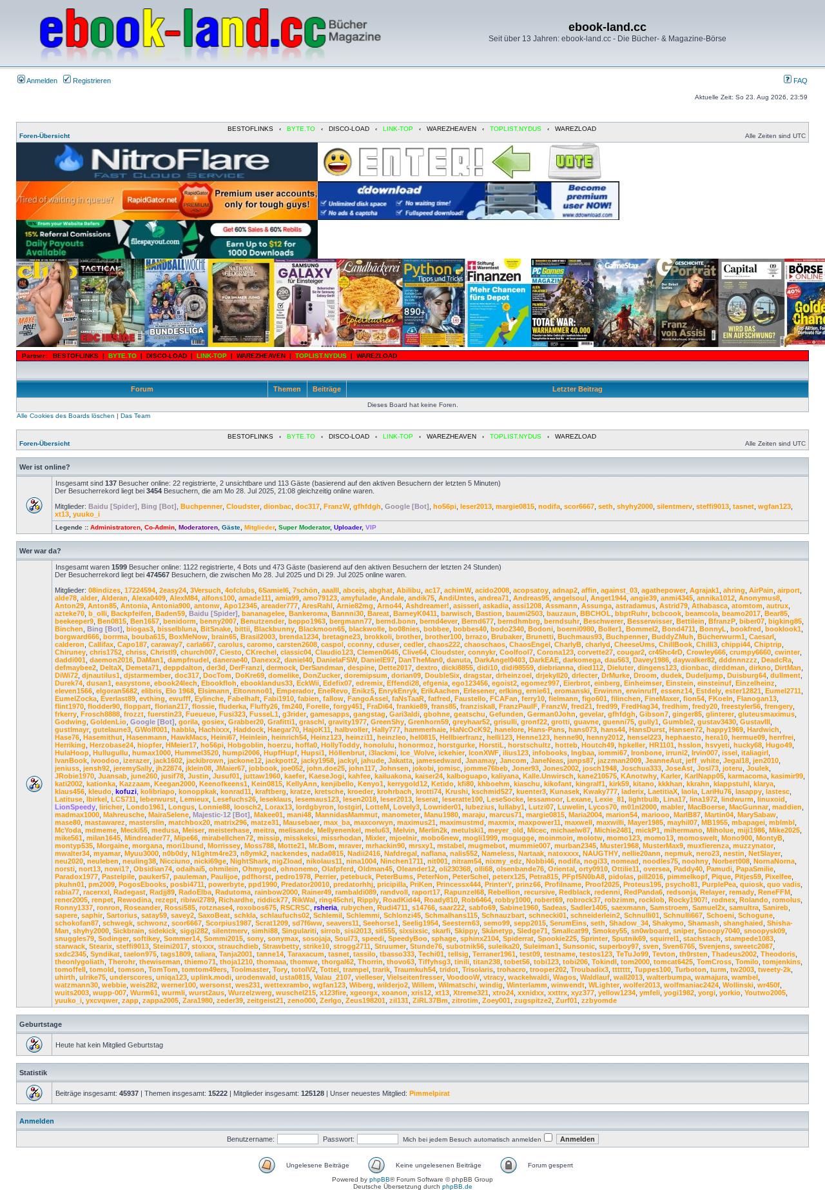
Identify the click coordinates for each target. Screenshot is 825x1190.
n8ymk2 (253, 853)
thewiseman (159, 962)
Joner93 (525, 768)
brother (408, 636)
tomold (102, 969)
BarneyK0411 (415, 613)
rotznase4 (216, 907)
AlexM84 (184, 598)
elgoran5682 (116, 691)
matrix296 (230, 822)
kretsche (329, 791)
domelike (283, 675)
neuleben (103, 861)
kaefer (294, 776)
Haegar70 (283, 729)
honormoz (416, 745)
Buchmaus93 (580, 636)
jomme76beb (486, 768)
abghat (381, 590)
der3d (216, 667)
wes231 (247, 985)
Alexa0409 (148, 598)
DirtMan (788, 667)
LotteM (377, 807)
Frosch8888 (100, 714)
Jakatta (400, 760)
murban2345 (575, 845)
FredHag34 (639, 706)
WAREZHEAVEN (451, 128)
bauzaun (561, 613)
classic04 (295, 652)
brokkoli (378, 636)
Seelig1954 (420, 923)
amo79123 (320, 598)
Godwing (70, 722)
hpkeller (631, 745)
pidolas (621, 876)
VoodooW (463, 977)
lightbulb (643, 799)
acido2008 (492, 590)
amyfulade (358, 598)
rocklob (652, 900)
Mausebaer (301, 822)
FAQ (799, 80)
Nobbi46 (540, 861)
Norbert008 (731, 861)
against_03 (619, 590)
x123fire (333, 993)
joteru (732, 768)
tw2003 (742, 969)
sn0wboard (650, 931)
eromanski (572, 691)
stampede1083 (748, 938)
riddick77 (272, 900)
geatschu (469, 714)
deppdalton (182, 667)
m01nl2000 (639, 807)
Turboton (690, 969)
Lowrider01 (442, 807)
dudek (671, 675)
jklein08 (198, 768)
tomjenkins (781, 962)
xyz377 (582, 993)
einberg (607, 683)
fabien (308, 698)
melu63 (377, 830)
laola (689, 791)
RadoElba (195, 892)
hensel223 (644, 737)
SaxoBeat (214, 915)
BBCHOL (595, 613)
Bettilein (690, 621)
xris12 (421, 993)
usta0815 (295, 977)
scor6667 (579, 506)
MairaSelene (168, 814)
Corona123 (555, 652)
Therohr (121, 962)
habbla (183, 729)
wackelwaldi (528, 977)
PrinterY (498, 884)
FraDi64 (380, 706)
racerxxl (96, 892)
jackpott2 (281, 760)
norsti (65, 869)
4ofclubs (240, 590)
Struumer (390, 946)
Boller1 (610, 629)
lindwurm (737, 799)
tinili (461, 962)
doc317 (307, 506)
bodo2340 (507, 629)
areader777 (279, 606)
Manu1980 (441, 814)
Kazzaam (134, 784)
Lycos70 (602, 807)
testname (560, 954)
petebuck (356, 876)
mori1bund (185, 845)
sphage (443, 938)
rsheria (325, 907)
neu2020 (69, 861)
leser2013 (476, 506)
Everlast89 (118, 698)
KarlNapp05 (704, 776)
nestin (733, 853)
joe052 (292, 768)
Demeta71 (142, 667)
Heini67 (223, 737)
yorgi (706, 993)
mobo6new (440, 838)
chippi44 (735, 644)
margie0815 (515, 506)
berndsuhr (561, 621)
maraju (473, 814)
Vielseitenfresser (415, 977)
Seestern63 (461, 923)
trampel (356, 969)
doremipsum (365, 675)
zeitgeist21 (265, 1000)
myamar (107, 853)
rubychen (357, 907)
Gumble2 (678, 722)
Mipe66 (186, 838)
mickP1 (648, 830)
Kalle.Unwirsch (548, 776)
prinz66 (528, 884)
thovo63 (400, 962)
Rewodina (134, 900)
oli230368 (455, 869)
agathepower (663, 590)
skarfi (441, 931)
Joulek (757, 768)
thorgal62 (338, 962)
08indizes (104, 590)
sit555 (385, 931)
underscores (131, 977)
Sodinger (113, 938)
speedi (373, 938)
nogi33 (595, 861)
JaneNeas (546, 760)
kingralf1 (590, 784)
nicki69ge (210, 861)
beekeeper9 (74, 621)
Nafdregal (400, 853)
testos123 (595, 954)
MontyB (769, 838)
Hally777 (386, 729)
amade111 (254, 598)
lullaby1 (511, 807)
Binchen (69, 629)
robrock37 (584, 900)
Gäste (231, 527)
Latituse (68, 799)
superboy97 (619, 946)
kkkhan (670, 784)
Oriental (561, 869)
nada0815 (327, 853)
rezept (166, 900)
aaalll (330, 590)
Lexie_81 (610, 799)
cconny (360, 644)
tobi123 (546, 962)
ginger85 (687, 714)
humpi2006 (241, 753)
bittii (242, 629)
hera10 (716, 737)
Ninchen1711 (401, 861)
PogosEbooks (142, 884)
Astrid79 (673, 606)
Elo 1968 (180, 691)
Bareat (378, 613)
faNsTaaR (408, 698)
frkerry (66, 714)
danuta (459, 660)
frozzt (134, 714)
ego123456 (470, 683)
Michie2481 (613, 830)
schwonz (152, 923)
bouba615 (148, 636)
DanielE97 (377, 660)
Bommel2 (642, 629)
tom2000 (635, 962)
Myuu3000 (141, 853)
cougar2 (631, 652)
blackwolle (367, 629)
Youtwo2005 (765, 993)
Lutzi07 (541, 807)
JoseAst (679, 768)
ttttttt (621, 969)
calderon (69, 644)
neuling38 (139, 861)
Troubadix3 (589, 969)
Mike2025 (784, 830)
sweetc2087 (753, 946)
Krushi (456, 791)
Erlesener (479, 691)
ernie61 (538, 691)
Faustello (470, 698)
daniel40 (298, 660)
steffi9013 (712, 506)
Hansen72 (686, 729)
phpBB (379, 1179)
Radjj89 (162, 892)
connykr (482, 652)
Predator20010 (305, 884)
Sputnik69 (629, 938)
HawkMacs (189, 737)
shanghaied (743, 923)
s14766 (423, 907)
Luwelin (571, 807)
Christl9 (163, 652)
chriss (136, 652)
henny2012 (605, 737)
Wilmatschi (457, 985)
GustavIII (755, 722)
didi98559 (517, 667)
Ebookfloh (219, 683)
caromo (260, 644)
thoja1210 (236, 962)
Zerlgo (331, 1000)
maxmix (501, 822)
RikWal (303, 900)
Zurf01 (567, 1000)
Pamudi (719, 869)
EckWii (307, 683)
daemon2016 (111, 660)
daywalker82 (694, 660)
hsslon (689, 745)
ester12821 (743, 691)
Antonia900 (170, 606)
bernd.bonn (396, 621)
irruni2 (677, 753)
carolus (230, 644)
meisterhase (228, 830)
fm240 (292, 706)
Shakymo (668, 923)
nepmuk (678, 853)
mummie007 (529, 845)
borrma (115, 636)
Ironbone (646, 753)
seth (605, 506)
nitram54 (466, 861)
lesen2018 (359, 799)
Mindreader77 (147, 838)
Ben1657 (144, 621)
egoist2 (504, 683)
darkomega (582, 660)
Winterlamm (527, 985)
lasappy (748, 791)
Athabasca (710, 606)
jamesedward (438, 760)
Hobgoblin (246, 745)
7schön (305, 590)
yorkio (730, 993)
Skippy (466, 931)
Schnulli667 (683, 915)
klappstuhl (731, 784)
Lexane (579, 799)
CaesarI (761, 636)
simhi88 (264, 931)
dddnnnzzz (738, 660)
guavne (586, 722)
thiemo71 (200, 962)
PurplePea (719, 884)
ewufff (180, 698)
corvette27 (595, 652)
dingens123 (657, 667)
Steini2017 (170, 946)
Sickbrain (128, 931)
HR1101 (661, 745)
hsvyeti (717, 745)
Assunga (596, 606)
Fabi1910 (279, 698)
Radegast (129, 892)
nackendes (289, 853)
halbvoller (351, 729)
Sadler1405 (588, 907)
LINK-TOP (398, 128)
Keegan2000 (174, 784)
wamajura (711, 977)
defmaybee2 (75, 667)
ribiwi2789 (197, 900)
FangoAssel (367, 698)
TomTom (163, 969)
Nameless (497, 853)
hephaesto (683, 737)
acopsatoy (530, 590)
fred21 (581, 706)
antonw (207, 606)
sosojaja (316, 938)
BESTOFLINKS (250, 128)
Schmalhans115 (451, 915)
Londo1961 (145, 807)
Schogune (755, 915)
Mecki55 (134, 830)
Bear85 (776, 613)
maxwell (578, 822)
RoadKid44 (401, 900)
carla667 (200, 644)
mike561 (68, 838)
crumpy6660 (750, 652)
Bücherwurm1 (721, 636)
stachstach (702, 938)
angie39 (643, 598)
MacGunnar (748, 807)
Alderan (114, 598)
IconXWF (484, 753)
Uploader (348, 527)
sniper (683, 931)
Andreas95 (531, 598)
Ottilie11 (625, 869)
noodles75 (660, 861)
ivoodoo (105, 760)
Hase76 (67, 737)
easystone (132, 683)
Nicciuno (175, 861)
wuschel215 (296, 993)
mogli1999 (480, 838)
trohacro (511, 969)
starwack (70, 946)
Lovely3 (406, 807)
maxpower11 (539, 822)
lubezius (479, 807)
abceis (354, 590)
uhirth (65, 977)
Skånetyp (497, 931)
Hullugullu (110, 753)
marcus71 (505, 814)
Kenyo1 (370, 784)
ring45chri (336, 900)
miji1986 (751, 830)
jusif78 (172, 776)
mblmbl (782, 822)
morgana (147, 845)
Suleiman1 (541, 946)
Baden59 (170, 613)
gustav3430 (716, 722)
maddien (787, 807)
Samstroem (669, 907)
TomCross (714, 962)
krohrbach (394, 791)
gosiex (213, 722)
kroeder (360, 791)
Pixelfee (778, 876)
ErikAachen (440, 691)
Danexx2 (265, 660)
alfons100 (218, 598)
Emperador (295, 691)
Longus (181, 807)
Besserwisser (649, 621)
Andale (392, 598)
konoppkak (198, 791)
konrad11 (235, 791)
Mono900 (736, 838)
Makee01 (268, 814)
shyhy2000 (635, 506)
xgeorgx (364, 993)
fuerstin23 (165, 714)
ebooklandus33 (266, 683)
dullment (785, 675)
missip (268, 838)
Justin (198, 776)
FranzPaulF (518, 706)
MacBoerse (706, 807)
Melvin (404, 830)
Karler (671, 776)
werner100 (178, 985)
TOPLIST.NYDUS (515, 128)
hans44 (613, 729)
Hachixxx (214, 729)
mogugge (517, 838)
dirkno (760, 667)
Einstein (680, 683)
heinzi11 (359, 737)
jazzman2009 (619, 760)
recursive (539, 892)
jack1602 (167, 760)
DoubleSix (442, 675)
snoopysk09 (764, 931)
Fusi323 (232, 714)
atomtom (747, 606)
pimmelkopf (687, 876)
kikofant (558, 784)
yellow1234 (617, 993)
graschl (311, 722)
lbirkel (96, 799)
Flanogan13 (757, 698)
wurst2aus (206, 993)
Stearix (100, 946)
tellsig (458, 954)
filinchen (626, 698)
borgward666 (77, 636)
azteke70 (69, 613)
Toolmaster (250, 969)
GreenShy (387, 722)
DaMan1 (150, 660)
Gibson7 (653, 714)
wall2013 (628, 977)
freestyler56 (741, 706)
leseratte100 (462, 799)
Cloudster (243, 506)
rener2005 (71, 900)
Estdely (708, 691)
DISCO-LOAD (349, 128)
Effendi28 (403, 683)
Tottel (329, 969)
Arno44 (389, 606)
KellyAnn (301, 784)
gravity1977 (347, 722)
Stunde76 (426, 946)
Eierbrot (576, 683)
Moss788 (259, 845)
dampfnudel (188, 660)
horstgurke (456, 745)
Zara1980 (197, 1000)
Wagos (564, 977)
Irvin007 (705, 753)
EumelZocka (76, 698)
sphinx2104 (479, 938)
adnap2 (565, 590)
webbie (114, 985)
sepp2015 (530, 923)
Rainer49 (316, 892)
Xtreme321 (471, 993)
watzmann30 (76, 985)
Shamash (703, 923)
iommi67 (612, 753)
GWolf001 (151, 729)
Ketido (442, 784)
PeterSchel (470, 876)
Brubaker (506, 636)
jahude (372, 760)
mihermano (683, 830)
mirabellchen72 (227, 838)
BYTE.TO (301, 128)
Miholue (719, 830)
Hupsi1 (313, 753)
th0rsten (693, 954)
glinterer (720, 714)
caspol (332, 644)
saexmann (628, 907)
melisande (295, 830)
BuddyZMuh (673, 636)
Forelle (317, 706)
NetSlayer (764, 853)
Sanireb (775, 907)
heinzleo (391, 737)
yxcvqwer (102, 1000)
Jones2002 (561, 768)
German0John (551, 714)
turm (718, 969)
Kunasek (564, 791)
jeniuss (67, 768)
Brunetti (540, 636)
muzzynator (753, 845)
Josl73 (708, 768)
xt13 (62, 514)
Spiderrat (518, 938)
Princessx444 (458, 884)
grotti (560, 722)
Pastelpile (118, 876)
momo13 (659, 838)
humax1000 (151, 753)
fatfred (439, 698)
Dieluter (620, 667)
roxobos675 (257, 907)
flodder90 (104, 706)
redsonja (681, 892)
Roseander (142, 907)
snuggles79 (74, 938)
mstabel (450, 845)
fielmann (563, 698)
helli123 (499, 737)
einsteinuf (714, 683)
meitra (264, 830)
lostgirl (350, 807)
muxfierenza (708, 845)
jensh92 (96, 768)
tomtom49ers (204, 969)
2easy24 (172, 590)
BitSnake (215, 629)
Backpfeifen (131, 613)
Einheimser (643, 683)
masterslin (146, 822)
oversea (656, 869)
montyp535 (74, 845)
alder (89, 598)
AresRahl (317, 606)
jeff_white (702, 760)
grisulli (505, 722)
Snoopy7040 (719, 931)
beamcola (701, 613)
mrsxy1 (421, 845)
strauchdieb (238, 946)
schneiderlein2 (595, 915)
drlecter (584, 675)
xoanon (394, 993)
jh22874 (169, 768)
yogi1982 (679, 993)
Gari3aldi (404, 714)
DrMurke (615, 675)
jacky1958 (317, 760)
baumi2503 (524, 613)
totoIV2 (303, 969)
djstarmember (147, 675)
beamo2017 (741, 613)
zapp (130, 1000)
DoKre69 (249, 675)
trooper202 (548, 969)
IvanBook (71, 760)
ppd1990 (262, 884)
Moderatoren (198, 527)
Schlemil (327, 915)
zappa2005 (160, 1000)
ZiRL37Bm (430, 1000)
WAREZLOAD (575, 128)
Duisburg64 (746, 675)
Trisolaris (477, 969)
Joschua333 (641, 768)
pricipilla (391, 884)
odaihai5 (190, 869)
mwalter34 (72, 853)
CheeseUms (634, 644)
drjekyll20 (552, 675)
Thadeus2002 (734, 954)
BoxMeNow (188, 636)
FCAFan (504, 698)
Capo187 (132, 644)
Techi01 (431, 954)
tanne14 (270, 954)
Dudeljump (704, 675)
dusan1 (99, 683)
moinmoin (555, 838)
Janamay (480, 760)
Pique (721, 876)
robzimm (620, 900)
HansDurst (647, 729)
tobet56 (517, 962)
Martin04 (718, 814)
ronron (108, 907)
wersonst (215, 985)
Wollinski (738, 985)
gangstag (369, 714)
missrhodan (341, 838)
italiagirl (754, 753)
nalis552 (464, 853)
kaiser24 (429, 776)
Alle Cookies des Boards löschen (66, 415)
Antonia (134, 606)
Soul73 (346, 938)
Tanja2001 (236, 954)
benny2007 (218, 621)
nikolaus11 (324, 861)
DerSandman (322, 667)
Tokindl (604, 962)
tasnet (743, 506)
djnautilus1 (101, 675)
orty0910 (593, 869)
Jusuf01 (226, 776)
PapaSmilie (754, 869)
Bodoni (540, 629)
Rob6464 (476, 900)
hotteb (566, 745)
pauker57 (154, 876)
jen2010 (766, 760)
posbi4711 (187, 884)
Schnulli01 (641, 915)
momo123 (623, 838)
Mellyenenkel (339, 830)
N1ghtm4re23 (214, 853)
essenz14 (676, 691)
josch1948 (600, 768)
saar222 (452, 907)
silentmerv (674, 506)
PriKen (421, 884)
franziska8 (477, 706)
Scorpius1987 (228, 923)
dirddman (728, 667)
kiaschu (527, 784)
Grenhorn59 (428, 722)
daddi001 (70, 660)
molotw (590, 838)
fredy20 (704, 706)
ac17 (432, 590)
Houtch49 (597, 745)
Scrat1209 (271, 923)
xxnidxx (531, 993)
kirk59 (619, 784)
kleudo (100, 791)
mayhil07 (682, 822)
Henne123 (533, 737)
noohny (695, 861)
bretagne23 (341, 636)
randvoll (394, 892)
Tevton (663, 954)
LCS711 (123, 799)
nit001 (437, 861)
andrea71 (493, 598)
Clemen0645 (377, 652)
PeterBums (394, 876)
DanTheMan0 (420, 660)
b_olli (97, 613)
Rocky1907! (688, 900)
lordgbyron (315, 807)
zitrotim (465, 1000)
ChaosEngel (529, 644)
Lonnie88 (214, 807)
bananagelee (263, 613)
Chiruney (70, 652)
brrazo (476, 636)
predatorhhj (353, 884)
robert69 (548, 900)
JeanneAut (663, 760)
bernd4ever (439, 621)
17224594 (139, 590)
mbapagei (748, 822)
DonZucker (321, 675)
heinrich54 (289, 737)
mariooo (655, 814)
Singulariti (299, 931)
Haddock (248, 729)
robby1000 (512, 900)
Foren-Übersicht (44, 135)
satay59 (154, 915)
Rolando (753, 900)
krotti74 (429, 791)
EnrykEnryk (397, 691)
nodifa (549, 506)
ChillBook (675, 644)
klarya (763, 784)
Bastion (489, 613)
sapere (66, 915)
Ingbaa (582, 753)
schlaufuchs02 (284, 915)
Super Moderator (304, 527)
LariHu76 (716, 791)
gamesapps (329, 714)
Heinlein (253, 737)
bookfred (745, 629)
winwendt (568, 985)
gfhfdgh (367, 506)
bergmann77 (350, 621)
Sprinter (594, 938)
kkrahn (698, 784)
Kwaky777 (600, 791)
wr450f (768, 985)
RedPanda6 (643, 892)
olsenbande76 (520, 869)
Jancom (513, 760)
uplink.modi (211, 977)
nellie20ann (641, 853)
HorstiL (491, 745)
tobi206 (575, 962)
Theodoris (778, 954)
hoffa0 (306, 745)
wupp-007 (109, 993)
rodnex (723, 900)
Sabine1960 (519, 907)
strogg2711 (352, 946)
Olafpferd (338, 869)
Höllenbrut (347, 753)
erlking (510, 691)
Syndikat (105, 954)
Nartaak (531, 853)
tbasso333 (397, 954)
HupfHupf (280, 753)
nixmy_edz (503, 861)
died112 (590, 667)
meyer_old (505, 830)
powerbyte (226, 884)
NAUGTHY (600, 853)
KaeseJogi (326, 776)
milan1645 (103, 838)
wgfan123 (774, 506)
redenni (607, 892)
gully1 (648, 722)
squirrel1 (664, 938)
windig (491, 985)
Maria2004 (585, 814)
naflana (433, 853)
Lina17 (674, 799)
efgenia (435, 683)
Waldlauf (595, 977)
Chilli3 (706, 644)
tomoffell (70, 969)
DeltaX (111, 667)
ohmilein (223, 869)
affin (589, 590)
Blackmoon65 (321, 629)
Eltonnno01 (253, 691)
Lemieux (194, 799)
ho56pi (444, 506)
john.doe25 (326, 768)
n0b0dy (175, 853)
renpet (102, 900)
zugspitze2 (533, 1000)
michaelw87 (570, 830)
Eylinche (209, 698)
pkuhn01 (69, 884)
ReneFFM (774, 892)
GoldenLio (108, 722)
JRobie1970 (74, 776)
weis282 (143, 985)
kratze (300, 791)
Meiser (193, 830)
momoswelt (697, 838)
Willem (423, 985)
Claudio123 (334, 652)
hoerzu (279, 745)
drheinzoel (514, 675)
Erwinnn (608, 691)
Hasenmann (146, 737)
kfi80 (466, 784)
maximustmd (462, 822)
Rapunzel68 (464, 892)
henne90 (568, 737)
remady (741, 892)
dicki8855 (457, 667)
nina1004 (361, 861)
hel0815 (423, 737)
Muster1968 (619, 845)
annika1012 (716, 598)
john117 (362, 768)
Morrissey (224, 845)
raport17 (426, 892)
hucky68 (747, 745)
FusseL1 (263, 714)
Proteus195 (642, 884)
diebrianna (556, 667)
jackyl (347, 760)
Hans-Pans (546, 729)
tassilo (364, 954)
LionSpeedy (75, 807)
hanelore (509, 729)
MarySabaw (756, 814)
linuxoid (771, 799)
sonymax (282, 938)
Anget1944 (608, 598)
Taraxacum (305, 954)
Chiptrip (768, 644)
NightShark (249, 861)
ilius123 (516, 753)
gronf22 (534, 722)
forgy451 (348, 706)
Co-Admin (159, 527)
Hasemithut (102, 737)
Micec (537, 830)
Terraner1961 (494, 954)
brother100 (443, 636)
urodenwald (255, 977)
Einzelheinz (755, 683)
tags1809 (175, 954)
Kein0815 (266, 784)
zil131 (399, 1000)
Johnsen (394, 768)
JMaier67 (230, 768)
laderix (632, 791)
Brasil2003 (257, 636)
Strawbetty (280, 946)
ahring (734, 590)
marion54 (621, 814)
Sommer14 (182, 938)
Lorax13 (278, 807)
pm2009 (101, 884)
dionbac (277, 506)
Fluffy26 (264, 706)
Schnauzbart (503, 915)
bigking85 (785, 621)
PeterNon (433, 876)
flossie (203, 706)
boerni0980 (575, 629)
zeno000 (301, 1000)
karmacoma (747, 776)
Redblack (574, 892)
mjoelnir (403, 838)
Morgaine (112, 845)
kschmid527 (492, 791)
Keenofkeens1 (223, 784)
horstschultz (529, 745)
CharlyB (567, 644)
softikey (146, 938)
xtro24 (503, 993)
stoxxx (202, 946)
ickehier (451, 753)
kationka (100, 784)
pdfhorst (256, 876)
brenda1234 (298, 636)
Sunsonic (579, 946)
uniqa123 (171, 977)
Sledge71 (532, 931)
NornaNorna (774, 861)
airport (788, 590)
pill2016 (650, 876)
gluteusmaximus (766, 714)
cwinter (787, 652)
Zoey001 (496, 1000)
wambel (745, 977)
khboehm (494, 784)
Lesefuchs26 (234, 799)
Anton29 (69, 606)
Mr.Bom (322, 845)
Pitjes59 (748, 876)
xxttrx (557, 993)
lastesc (778, 791)
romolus (786, 900)
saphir (91, 915)
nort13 (90, 869)
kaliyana (505, 776)
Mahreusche (123, 814)
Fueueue (200, 714)
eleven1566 (73, 691)
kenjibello (337, 784)
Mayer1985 (645, 822)
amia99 (287, 598)
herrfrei (781, 737)
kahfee (359, 776)
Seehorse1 (380, 923)
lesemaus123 (317, 799)
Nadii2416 (363, 853)
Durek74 (68, 683)
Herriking (70, 745)
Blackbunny (274, 629)
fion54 (693, 698)
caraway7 (166, 644)
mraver (350, 845)
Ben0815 (111, 621)
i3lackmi (382, 753)
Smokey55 (609, 931)
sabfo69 (482, 907)
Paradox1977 (76, 876)
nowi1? (117, 869)
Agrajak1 (704, 590)
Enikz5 (363, 691)
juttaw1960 (262, 776)
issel (729, 753)
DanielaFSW (336, 660)
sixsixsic (413, 931)
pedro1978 (293, 876)
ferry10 (533, 698)
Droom (645, 675)
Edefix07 (337, 683)
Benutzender (262, 621)
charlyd (597, 644)
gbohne (436, 714)
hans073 (582, 729)
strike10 (316, 946)
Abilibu (408, 590)
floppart (137, 706)
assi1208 (526, 606)
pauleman (190, 876)
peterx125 (508, 876)
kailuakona (392, 776)
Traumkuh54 (415, 969)
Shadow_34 (628, 923)
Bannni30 (347, 613)
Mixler (375, 838)
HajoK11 (317, 729)
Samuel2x (708, 907)
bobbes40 (470, 629)
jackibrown (205, 760)
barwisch (456, 613)
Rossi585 (179, 907)
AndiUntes (456, 598)
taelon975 (140, 954)
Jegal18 (736, 760)
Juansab (112, 776)
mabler (672, 807)
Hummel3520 (196, 753)
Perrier (325, 876)
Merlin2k (433, 830)
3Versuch (205, 590)
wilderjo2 (392, 985)
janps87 (580, 760)
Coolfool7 (516, 652)
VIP (370, 527)
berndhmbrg (519, 621)
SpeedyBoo (407, 938)
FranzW (336, 506)
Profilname (563, 884)
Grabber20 (246, 722)
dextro (427, 667)
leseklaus (275, 799)
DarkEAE (544, 660)
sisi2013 (357, 931)
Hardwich (763, 729)
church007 (198, 652)
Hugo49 (779, 745)
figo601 (594, 698)
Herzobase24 (111, 745)
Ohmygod (259, 869)
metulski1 (467, 830)
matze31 (265, 822)
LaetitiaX (662, 791)
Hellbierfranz (461, 737)
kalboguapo (467, 776)
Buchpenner (201, 506)
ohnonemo (299, 869)
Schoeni (720, 915)
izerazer (136, 760)
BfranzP (721, 621)
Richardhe (235, 900)
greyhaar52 (471, 722)
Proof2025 (602, 884)
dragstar (477, 675)
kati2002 (68, 784)
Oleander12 (415, 869)
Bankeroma (308, 613)
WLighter (603, 985)
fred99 (606, 706)
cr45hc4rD (665, 652)
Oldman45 (375, 869)
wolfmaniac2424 (691, 985)
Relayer (712, 892)
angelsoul (570, 598)
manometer (401, 814)
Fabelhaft (244, 698)
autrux (777, 606)
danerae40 (230, 660)
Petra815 (543, 876)
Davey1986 (651, 660)
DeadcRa (776, 660)
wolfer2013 (641, 985)
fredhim (675, 706)
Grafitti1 (281, 722)
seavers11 (342, 923)
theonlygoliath (79, 962)
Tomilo (747, 962)
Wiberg (361, 985)
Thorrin (370, 962)
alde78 (66, 598)
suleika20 (503, 946)
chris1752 (106, 652)
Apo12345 (240, 606)
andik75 (421, 598)
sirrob (330, 931)
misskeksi (300, 838)
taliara (205, 954)
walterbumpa (668, 977)
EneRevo (333, 691)
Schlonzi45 (402, 915)
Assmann (561, 606)
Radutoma (233, 892)
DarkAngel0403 (499, 660)
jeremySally (132, 768)
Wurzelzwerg (250, 993)
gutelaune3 (112, 729)
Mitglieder (259, 527)
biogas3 (139, 629)
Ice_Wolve (417, 753)
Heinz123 (326, 737)
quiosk (751, 884)
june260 (144, 776)
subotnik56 (465, 946)
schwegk (117, 923)
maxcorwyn (373, 822)
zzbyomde (599, 1000)
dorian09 (406, 675)
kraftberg (270, 791)
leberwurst (158, 799)
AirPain (761, 590)
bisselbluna (177, 629)
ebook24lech (175, 683)
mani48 (299, 814)
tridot (449, 969)
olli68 (483, 869)
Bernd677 (477, 621)
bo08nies (404, 629)
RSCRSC (295, 907)
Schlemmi (363, 915)
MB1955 (714, 822)
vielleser (369, 977)
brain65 (224, 636)
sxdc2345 (70, 954)
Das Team (135, 415)
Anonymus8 (759, 598)
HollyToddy (340, 745)
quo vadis (784, 884)
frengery (778, 706)
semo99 (496, 923)
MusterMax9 (663, 845)
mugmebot (486, 845)
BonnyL (712, 629)
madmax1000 (77, 814)
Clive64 (414, 652)
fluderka (232, 706)
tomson (131, 969)
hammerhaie (425, 729)
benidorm (179, 621)
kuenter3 (531, 791)
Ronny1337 (74, 907)
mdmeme (101, 830)
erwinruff (641, 691)
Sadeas (554, 907)
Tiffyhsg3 (434, 962)
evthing (152, 698)
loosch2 (247, 807)
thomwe (304, 962)
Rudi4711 (392, 907)
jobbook (263, 768)
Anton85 (102, 606)
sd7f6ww (307, 923)
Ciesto (231, 652)
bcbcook (666, 613)
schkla (245, 915)
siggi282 (194, 931)
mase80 (68, 822)
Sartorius (121, 915)
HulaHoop (72, 753)
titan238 (486, 962)
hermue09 (748, 737)
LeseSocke (505, 799)
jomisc (449, 768)
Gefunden (506, 714)
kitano (643, 784)
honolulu (379, 745)
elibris (151, 691)
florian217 (171, 706)
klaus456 (69, 791)
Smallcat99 (570, 931)
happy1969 (724, 729)
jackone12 (245, 760)
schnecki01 (548, 915)
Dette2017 (395, 667)
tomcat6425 (673, 962)
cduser (388, 644)
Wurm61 (144, 993)
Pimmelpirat (429, 1093)
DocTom (217, 675)
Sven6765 (679, 946)
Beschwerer (603, 621)
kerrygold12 (407, 784)
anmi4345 (677, 598)
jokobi (423, 768)
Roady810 (441, 900)
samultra (744, 907)
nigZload (287, 861)
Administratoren (115, 527)
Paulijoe (224, 876)
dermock (281, 667)
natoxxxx (563, 853)
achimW (457, 590)
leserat (427, 799)
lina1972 (703, 799)
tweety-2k (774, 969)
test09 (529, 954)
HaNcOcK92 (470, 729)
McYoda (68, 830)
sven (651, 946)
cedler (413, 644)
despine (360, 667)
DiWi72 (66, 675)
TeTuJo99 (632, 954)
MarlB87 (687, 814)
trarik (381, 969)
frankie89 (411, 706)
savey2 (182, 915)
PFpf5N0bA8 (583, 876)
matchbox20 (189, 822)
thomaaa (271, 962)
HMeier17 (181, 745)
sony (255, 938)
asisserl (466, 606)
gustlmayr (72, 729)
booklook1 (783, 629)
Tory (280, 969)
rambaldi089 (355, 892)
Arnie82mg (354, 606)
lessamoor (545, 799)
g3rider (294, 714)
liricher (110, 807)
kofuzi (126, 791)
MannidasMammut (346, 814)
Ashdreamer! (427, 606)
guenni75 (618, 722)
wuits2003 (72, 993)
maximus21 (416, 822)
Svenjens (714, 946)
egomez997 (540, 683)
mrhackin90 (385, 845)
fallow (333, 698)
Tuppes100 (652, 969)
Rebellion (504, 892)
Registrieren (91, 80)
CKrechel (261, 652)
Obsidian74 (152, 869)
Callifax (100, 644)
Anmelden (41, 80)
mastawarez (104, 822)
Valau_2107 (332, 977)
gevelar (591, 714)
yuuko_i (86, 514)
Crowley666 (706, 652)
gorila (188, 722)
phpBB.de (457, 1186)
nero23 (707, 853)
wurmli (173, 993)
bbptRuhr (631, 613)
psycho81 (681, 884)
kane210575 (597, 776)
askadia (496, 606)
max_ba (337, 822)
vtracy (493, 977)
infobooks (549, 753)
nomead (625, 861)
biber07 (751, 621)
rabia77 (67, 892)
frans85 (443, 706)
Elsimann (213, 691)
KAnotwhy (639, 776)
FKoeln (720, 698)
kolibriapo (158, 791)
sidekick (162, 931)
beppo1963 (306, 621)
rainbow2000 (276, 892)
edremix (369, 683)
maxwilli (610, 822)
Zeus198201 (365, 1000)
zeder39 (230, 1000)
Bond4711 (678, 629)
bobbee (436, 629)
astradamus (635, 606)
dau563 (617, 660)
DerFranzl (245, 667)
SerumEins (568, 923)
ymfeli (649, 993)
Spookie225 (557, 938)
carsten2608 (297, 644)
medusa (165, 830)
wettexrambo (286, 985)
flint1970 (69, 706)
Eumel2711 (783, 691)
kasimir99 (787, 776)
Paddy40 (688, 869)
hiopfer (149, 745)
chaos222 (444, 644)
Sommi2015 (223, 938)
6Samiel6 (273, 590)
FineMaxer (662, 698)
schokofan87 (77, 923)
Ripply (368, 900)
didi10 (487, 667)
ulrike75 (92, 977)
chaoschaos (484, 644)
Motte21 (291, 845)
